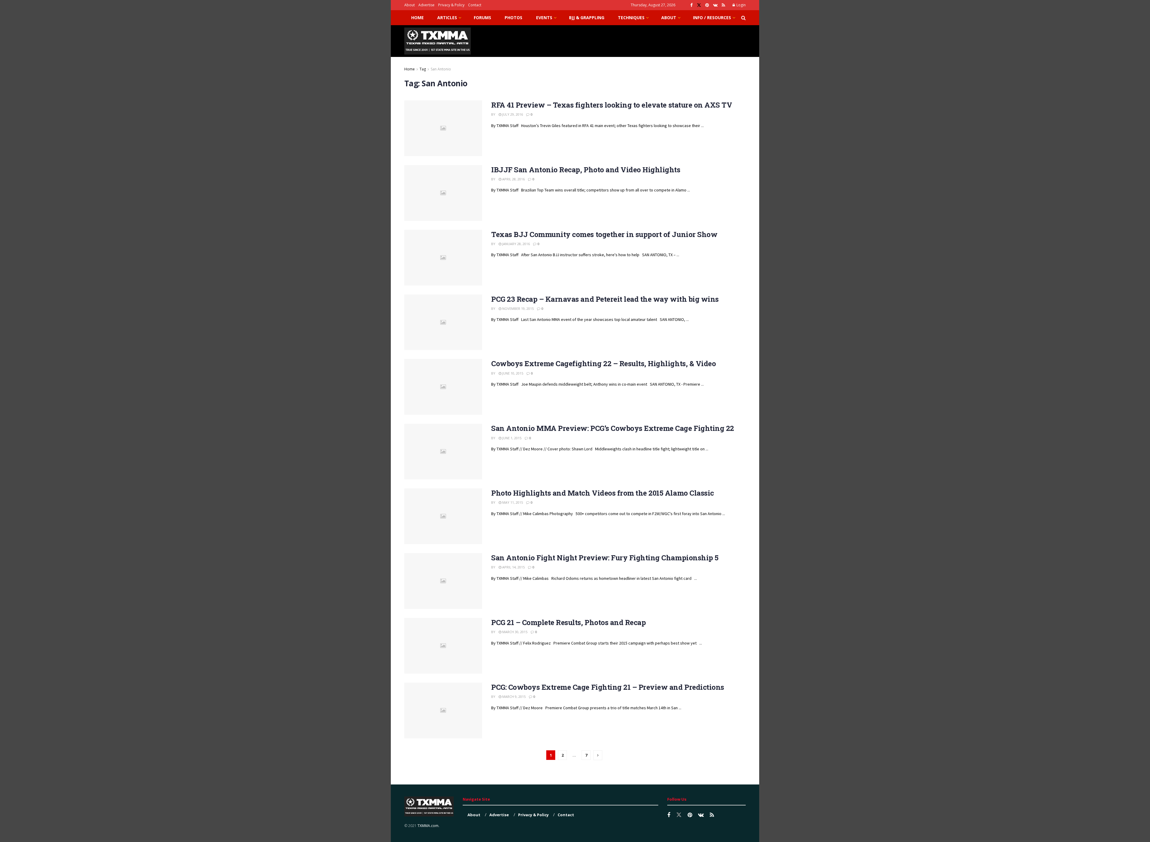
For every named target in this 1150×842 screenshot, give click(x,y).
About (409, 4)
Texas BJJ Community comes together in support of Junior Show (604, 234)
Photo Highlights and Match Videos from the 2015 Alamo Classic (602, 493)
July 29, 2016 (512, 114)
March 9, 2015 (513, 696)
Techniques (631, 17)
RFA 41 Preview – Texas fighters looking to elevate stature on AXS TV (611, 105)
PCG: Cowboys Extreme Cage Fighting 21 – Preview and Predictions (607, 687)
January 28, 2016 (515, 244)
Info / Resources (712, 17)
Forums (482, 17)
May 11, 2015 (512, 502)
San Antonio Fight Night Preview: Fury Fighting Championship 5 (604, 557)
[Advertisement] (637, 40)
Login (741, 4)
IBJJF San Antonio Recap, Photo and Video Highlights (585, 169)
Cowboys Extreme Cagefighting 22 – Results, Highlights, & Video (603, 363)
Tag (423, 69)
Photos (513, 17)
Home (417, 17)
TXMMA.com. (428, 825)
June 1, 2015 (511, 438)
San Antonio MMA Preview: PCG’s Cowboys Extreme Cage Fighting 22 (612, 428)
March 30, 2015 (514, 632)
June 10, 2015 (512, 373)
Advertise (426, 4)
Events (544, 17)
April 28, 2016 (513, 179)
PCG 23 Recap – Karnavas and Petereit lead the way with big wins (605, 299)
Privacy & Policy (451, 4)
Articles (447, 17)
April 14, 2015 (513, 567)
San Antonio (441, 69)
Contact (474, 4)
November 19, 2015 (517, 308)
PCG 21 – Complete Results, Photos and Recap (568, 622)
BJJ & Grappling (586, 17)
